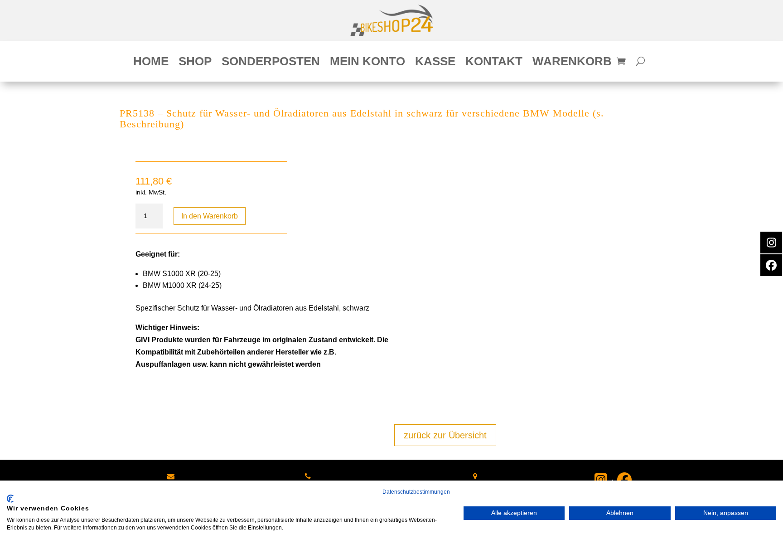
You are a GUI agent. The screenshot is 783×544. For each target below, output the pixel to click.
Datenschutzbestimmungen (416, 492)
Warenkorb (572, 63)
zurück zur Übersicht (445, 435)
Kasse (435, 63)
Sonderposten (271, 63)
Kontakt (493, 63)
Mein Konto (367, 63)
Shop (195, 63)
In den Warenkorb (209, 216)
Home (151, 63)
